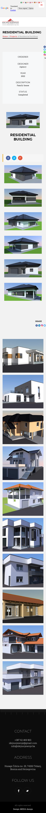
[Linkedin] (39, 325)
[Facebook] (37, 325)
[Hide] (45, 58)
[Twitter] (45, 325)
